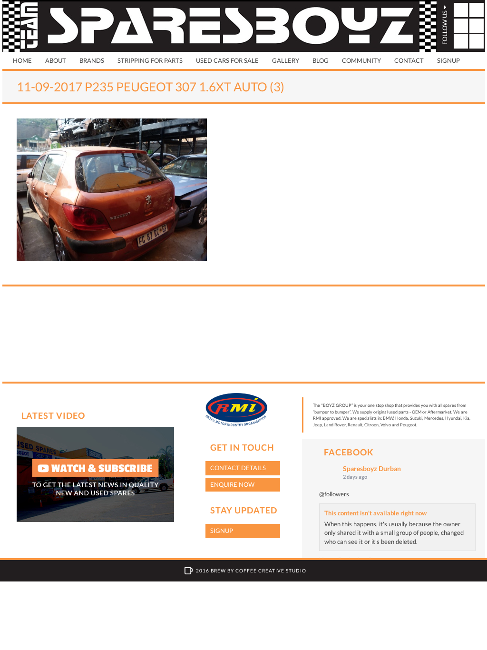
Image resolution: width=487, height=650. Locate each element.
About (55, 60)
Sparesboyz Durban (372, 468)
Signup (448, 60)
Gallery (285, 60)
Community (361, 60)
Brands (91, 60)
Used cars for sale (227, 60)
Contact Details (238, 468)
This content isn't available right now (375, 513)
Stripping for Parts (150, 60)
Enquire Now (232, 484)
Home (22, 60)
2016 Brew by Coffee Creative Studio (251, 570)
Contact (409, 60)
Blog (320, 60)
